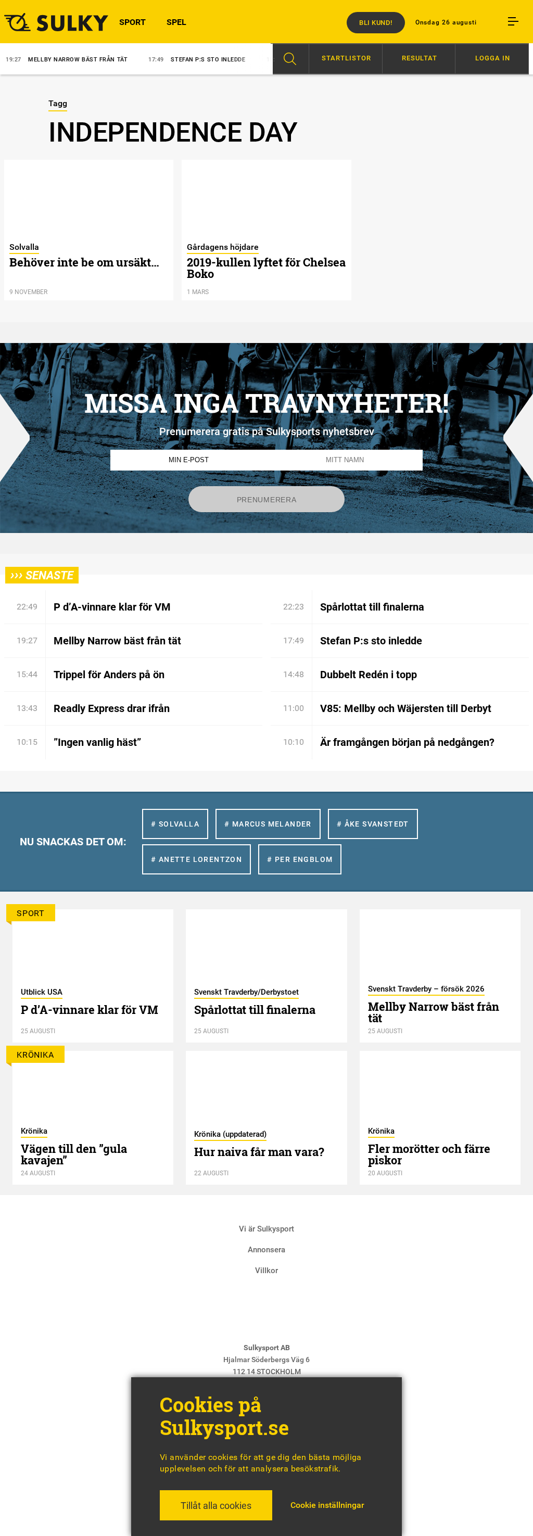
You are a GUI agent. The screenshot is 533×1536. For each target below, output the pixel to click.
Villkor (266, 1270)
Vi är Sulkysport (266, 1229)
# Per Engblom (300, 859)
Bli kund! (375, 23)
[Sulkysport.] (44, 21)
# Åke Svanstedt (373, 824)
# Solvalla (175, 824)
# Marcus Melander (268, 824)
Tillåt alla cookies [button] (216, 1505)
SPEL (176, 22)
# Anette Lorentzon (196, 859)
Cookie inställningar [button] (327, 1505)
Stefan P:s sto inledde (172, 59)
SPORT (132, 22)
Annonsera (266, 1249)
